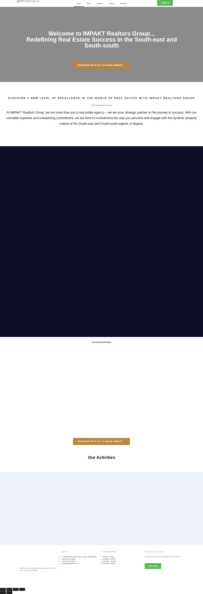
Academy (123, 3)
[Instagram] (45, 582)
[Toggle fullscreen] (9, 589)
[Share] (16, 589)
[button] (4, 360)
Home (79, 3)
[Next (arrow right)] (9, 592)
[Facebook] (37, 582)
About (89, 3)
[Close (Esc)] (22, 589)
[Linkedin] (53, 582)
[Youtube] (22, 582)
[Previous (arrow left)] (3, 592)
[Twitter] (30, 582)
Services (100, 3)
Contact (111, 3)
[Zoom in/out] (3, 589)
